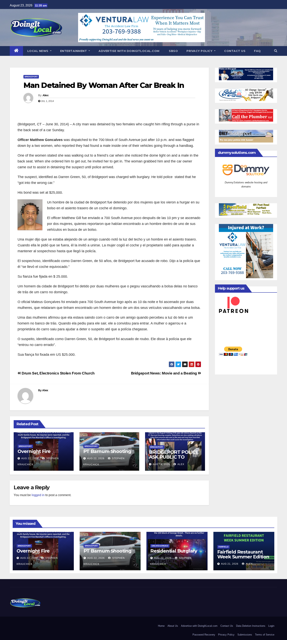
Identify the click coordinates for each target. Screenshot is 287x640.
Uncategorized (160, 546)
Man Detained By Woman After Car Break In (103, 85)
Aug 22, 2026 (30, 458)
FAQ (257, 51)
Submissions (244, 634)
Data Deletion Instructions (250, 625)
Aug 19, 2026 (161, 464)
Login (271, 625)
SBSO (173, 51)
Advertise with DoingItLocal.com (129, 51)
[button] (275, 51)
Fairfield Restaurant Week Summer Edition (243, 554)
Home (161, 625)
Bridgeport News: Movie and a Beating (164, 373)
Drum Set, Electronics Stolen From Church (58, 373)
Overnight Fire (34, 451)
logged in (38, 495)
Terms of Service (264, 634)
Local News (38, 51)
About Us (173, 625)
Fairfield (223, 547)
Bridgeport (31, 77)
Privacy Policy (199, 51)
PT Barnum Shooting (107, 451)
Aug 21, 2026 (229, 563)
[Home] (16, 51)
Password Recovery (204, 634)
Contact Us (234, 51)
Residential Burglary (173, 551)
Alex (45, 95)
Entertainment (74, 51)
